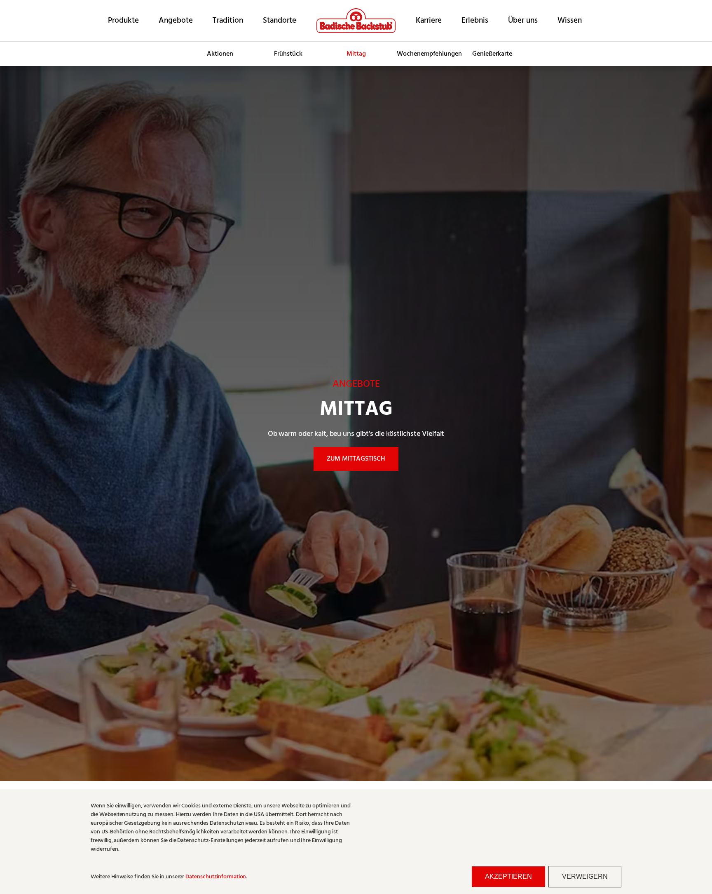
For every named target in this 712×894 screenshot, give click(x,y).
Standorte (279, 20)
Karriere (429, 20)
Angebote (176, 20)
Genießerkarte (492, 54)
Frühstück (288, 54)
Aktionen (220, 54)
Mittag (356, 54)
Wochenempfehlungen (427, 54)
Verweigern (585, 876)
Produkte (123, 20)
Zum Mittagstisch (356, 459)
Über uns (523, 20)
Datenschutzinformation (215, 877)
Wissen (569, 20)
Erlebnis (474, 20)
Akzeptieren (508, 876)
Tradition (228, 20)
